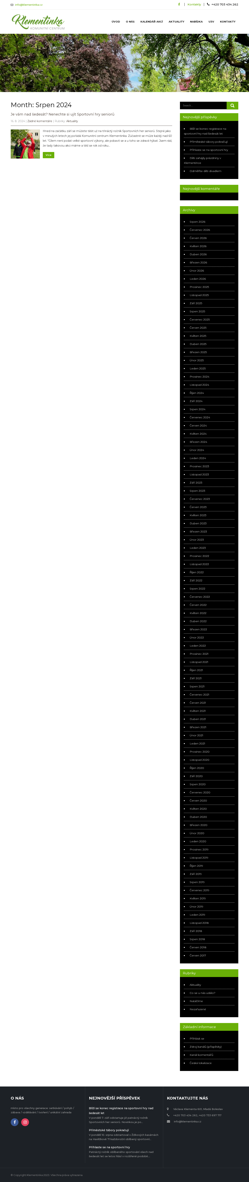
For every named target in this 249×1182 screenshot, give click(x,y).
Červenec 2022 (200, 596)
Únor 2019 (196, 906)
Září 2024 (196, 401)
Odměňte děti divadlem (205, 171)
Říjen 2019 (196, 866)
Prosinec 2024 (199, 376)
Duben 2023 (198, 523)
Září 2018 (196, 931)
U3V (211, 21)
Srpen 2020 (198, 784)
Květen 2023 (198, 515)
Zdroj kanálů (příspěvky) (206, 1046)
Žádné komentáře (39, 121)
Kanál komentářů (201, 1055)
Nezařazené (198, 1009)
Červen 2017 (198, 955)
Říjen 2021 (196, 670)
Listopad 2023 (199, 474)
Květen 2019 (198, 898)
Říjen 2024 (197, 393)
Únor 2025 (197, 360)
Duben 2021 (198, 719)
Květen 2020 (198, 808)
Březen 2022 (198, 629)
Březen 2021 (198, 727)
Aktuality (176, 21)
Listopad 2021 (199, 662)
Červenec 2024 (200, 417)
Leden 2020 (198, 841)
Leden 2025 (198, 368)
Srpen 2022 (197, 588)
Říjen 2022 (197, 572)
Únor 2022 (197, 637)
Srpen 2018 (197, 939)
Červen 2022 (198, 605)
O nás (130, 21)
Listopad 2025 (199, 295)
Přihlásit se (197, 1038)
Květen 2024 (198, 433)
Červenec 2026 (200, 230)
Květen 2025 (198, 336)
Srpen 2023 (197, 490)
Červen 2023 (198, 507)
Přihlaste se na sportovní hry (209, 150)
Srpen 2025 (197, 311)
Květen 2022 (198, 613)
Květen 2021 (198, 711)
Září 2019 (196, 874)
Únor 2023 (197, 539)
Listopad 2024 (199, 384)
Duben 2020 (198, 817)
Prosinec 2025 (199, 287)
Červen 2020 (198, 800)
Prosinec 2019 (199, 849)
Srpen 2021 (197, 686)
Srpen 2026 (197, 221)
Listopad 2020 (199, 760)
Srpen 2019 (197, 882)
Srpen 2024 (197, 409)
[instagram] (25, 1122)
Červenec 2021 (199, 694)
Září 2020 (196, 776)
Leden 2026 (198, 279)
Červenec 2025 (200, 319)
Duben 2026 (198, 254)
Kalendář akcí (151, 21)
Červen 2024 (198, 425)
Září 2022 (196, 580)
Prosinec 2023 (199, 466)
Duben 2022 (198, 621)
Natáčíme (196, 1001)
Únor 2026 (197, 270)
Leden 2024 (198, 458)
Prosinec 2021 (199, 654)
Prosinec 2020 (200, 751)
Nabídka (196, 21)
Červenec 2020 (200, 792)
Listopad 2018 (199, 923)
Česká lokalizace (201, 1063)
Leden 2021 (197, 743)
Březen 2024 (198, 442)
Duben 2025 (198, 344)
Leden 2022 (198, 645)
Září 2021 (196, 678)
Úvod (116, 21)
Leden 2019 (197, 914)
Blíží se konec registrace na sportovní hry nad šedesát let (121, 1110)
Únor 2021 (196, 735)
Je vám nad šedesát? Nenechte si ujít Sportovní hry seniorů (62, 114)
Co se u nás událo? (202, 993)
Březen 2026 (198, 262)
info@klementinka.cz (29, 4)
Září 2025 (196, 303)
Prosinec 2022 (199, 556)
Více (48, 155)
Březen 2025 (198, 352)
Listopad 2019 (199, 857)
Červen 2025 (198, 327)
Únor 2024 (197, 450)
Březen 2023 (198, 531)
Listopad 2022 (199, 564)
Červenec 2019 (199, 890)
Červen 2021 (198, 702)
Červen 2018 (198, 947)
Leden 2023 (198, 548)
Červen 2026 (198, 238)
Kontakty (194, 4)
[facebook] (179, 4)
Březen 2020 (198, 825)
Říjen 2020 (197, 768)
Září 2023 (196, 482)
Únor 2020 (197, 833)
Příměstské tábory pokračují (209, 141)
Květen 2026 (198, 246)
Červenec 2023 (200, 499)
